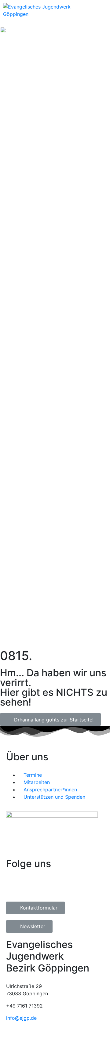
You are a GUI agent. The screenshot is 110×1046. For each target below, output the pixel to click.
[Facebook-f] (13, 886)
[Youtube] (47, 886)
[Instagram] (30, 886)
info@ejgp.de (21, 1018)
